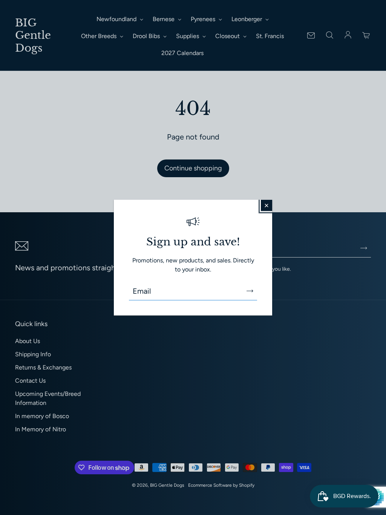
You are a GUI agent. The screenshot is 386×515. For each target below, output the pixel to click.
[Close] (266, 205)
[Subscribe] (250, 290)
